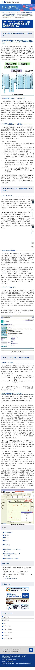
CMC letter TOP (8, 532)
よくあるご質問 (8, 638)
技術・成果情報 (8, 629)
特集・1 (6, 537)
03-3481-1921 (10, 661)
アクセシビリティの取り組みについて (12, 649)
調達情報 (6, 617)
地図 (7, 576)
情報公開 (6, 635)
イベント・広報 (8, 632)
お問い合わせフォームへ (10, 578)
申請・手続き (7, 626)
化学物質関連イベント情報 (11, 558)
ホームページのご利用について (10, 651)
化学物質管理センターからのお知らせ (12, 550)
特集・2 (6, 540)
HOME (3, 12)
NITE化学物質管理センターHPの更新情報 (12, 554)
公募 (5, 623)
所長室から (7, 545)
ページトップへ (31, 650)
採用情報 (6, 620)
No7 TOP (6, 535)
